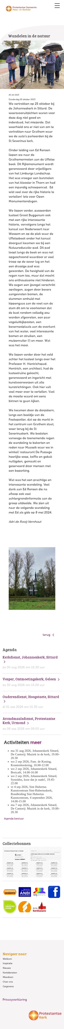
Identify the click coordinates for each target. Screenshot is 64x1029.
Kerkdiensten (10, 973)
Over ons (8, 982)
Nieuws (7, 968)
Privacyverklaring (15, 999)
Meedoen (8, 977)
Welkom (7, 959)
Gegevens (8, 986)
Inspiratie (7, 963)
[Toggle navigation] (57, 5)
